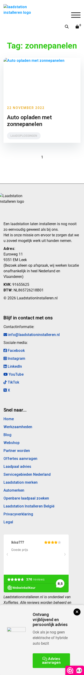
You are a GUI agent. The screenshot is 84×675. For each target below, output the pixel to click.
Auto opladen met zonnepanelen (29, 120)
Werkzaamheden (18, 427)
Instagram (16, 358)
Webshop (12, 443)
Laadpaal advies (17, 466)
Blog (7, 435)
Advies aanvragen (51, 661)
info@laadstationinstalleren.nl (33, 334)
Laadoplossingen (23, 135)
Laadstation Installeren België (29, 506)
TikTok (13, 382)
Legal (8, 522)
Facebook (16, 350)
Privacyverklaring (18, 514)
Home (9, 419)
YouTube (16, 374)
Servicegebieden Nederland (27, 474)
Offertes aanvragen (20, 458)
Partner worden (17, 450)
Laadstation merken (21, 482)
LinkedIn (14, 366)
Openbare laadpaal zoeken (26, 498)
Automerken (14, 490)
